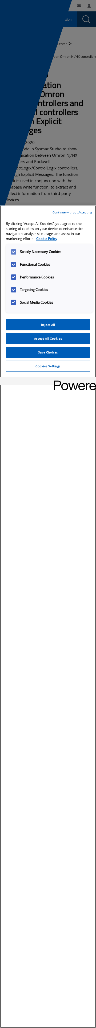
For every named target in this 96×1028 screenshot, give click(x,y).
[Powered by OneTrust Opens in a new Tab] (73, 381)
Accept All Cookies (48, 338)
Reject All (48, 325)
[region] (48, 616)
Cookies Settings (48, 366)
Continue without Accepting (72, 212)
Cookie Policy (46, 239)
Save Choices (48, 352)
